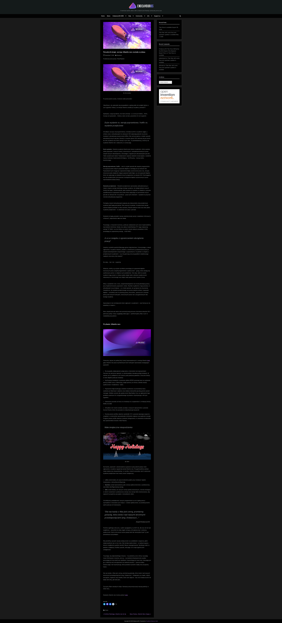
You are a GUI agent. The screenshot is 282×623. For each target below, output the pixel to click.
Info (148, 16)
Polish (106, 610)
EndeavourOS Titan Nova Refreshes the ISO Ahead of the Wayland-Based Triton (169, 51)
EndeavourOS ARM (118, 16)
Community (139, 16)
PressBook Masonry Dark (152, 621)
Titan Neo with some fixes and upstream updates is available (169, 60)
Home (103, 16)
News (108, 16)
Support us (157, 16)
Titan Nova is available (165, 27)
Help (129, 16)
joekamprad (162, 58)
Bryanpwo (119, 55)
